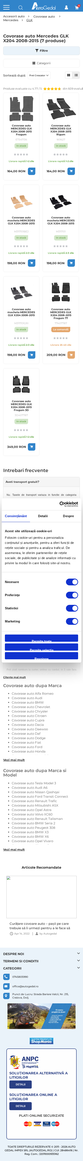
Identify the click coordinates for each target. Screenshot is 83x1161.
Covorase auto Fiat (26, 742)
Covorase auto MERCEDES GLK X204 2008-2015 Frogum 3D (21, 406)
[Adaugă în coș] (31, 171)
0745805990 (20, 976)
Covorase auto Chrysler (30, 711)
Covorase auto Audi (27, 698)
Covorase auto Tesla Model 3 (34, 783)
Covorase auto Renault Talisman (37, 819)
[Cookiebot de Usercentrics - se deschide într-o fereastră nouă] (59, 504)
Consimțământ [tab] (16, 516)
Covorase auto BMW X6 (30, 837)
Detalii (20, 1084)
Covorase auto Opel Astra (32, 810)
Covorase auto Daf (26, 734)
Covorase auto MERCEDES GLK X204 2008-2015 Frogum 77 (60, 314)
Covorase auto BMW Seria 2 (33, 823)
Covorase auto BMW (28, 702)
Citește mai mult (14, 677)
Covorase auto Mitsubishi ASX (35, 805)
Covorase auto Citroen (29, 716)
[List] (76, 75)
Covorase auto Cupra (28, 720)
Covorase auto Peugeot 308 (33, 828)
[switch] (72, 595)
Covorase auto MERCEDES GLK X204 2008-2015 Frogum (21, 130)
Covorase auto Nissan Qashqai (35, 792)
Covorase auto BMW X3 (30, 832)
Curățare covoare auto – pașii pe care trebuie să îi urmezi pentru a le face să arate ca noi (40, 926)
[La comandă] (71, 355)
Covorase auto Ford (27, 747)
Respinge (41, 658)
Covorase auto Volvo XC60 (32, 814)
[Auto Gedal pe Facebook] (41, 1016)
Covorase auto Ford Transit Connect (40, 796)
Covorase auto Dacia (28, 725)
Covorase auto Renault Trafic (34, 801)
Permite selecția (41, 649)
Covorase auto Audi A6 (29, 788)
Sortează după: (14, 75)
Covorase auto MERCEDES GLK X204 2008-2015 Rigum (60, 130)
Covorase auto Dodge (29, 738)
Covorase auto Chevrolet (31, 707)
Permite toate (42, 640)
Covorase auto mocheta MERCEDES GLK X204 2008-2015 (21, 220)
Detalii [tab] (43, 516)
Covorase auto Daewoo (30, 729)
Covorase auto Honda (29, 751)
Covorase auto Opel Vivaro (32, 841)
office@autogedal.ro (25, 986)
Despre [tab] (68, 516)
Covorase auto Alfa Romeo (32, 694)
